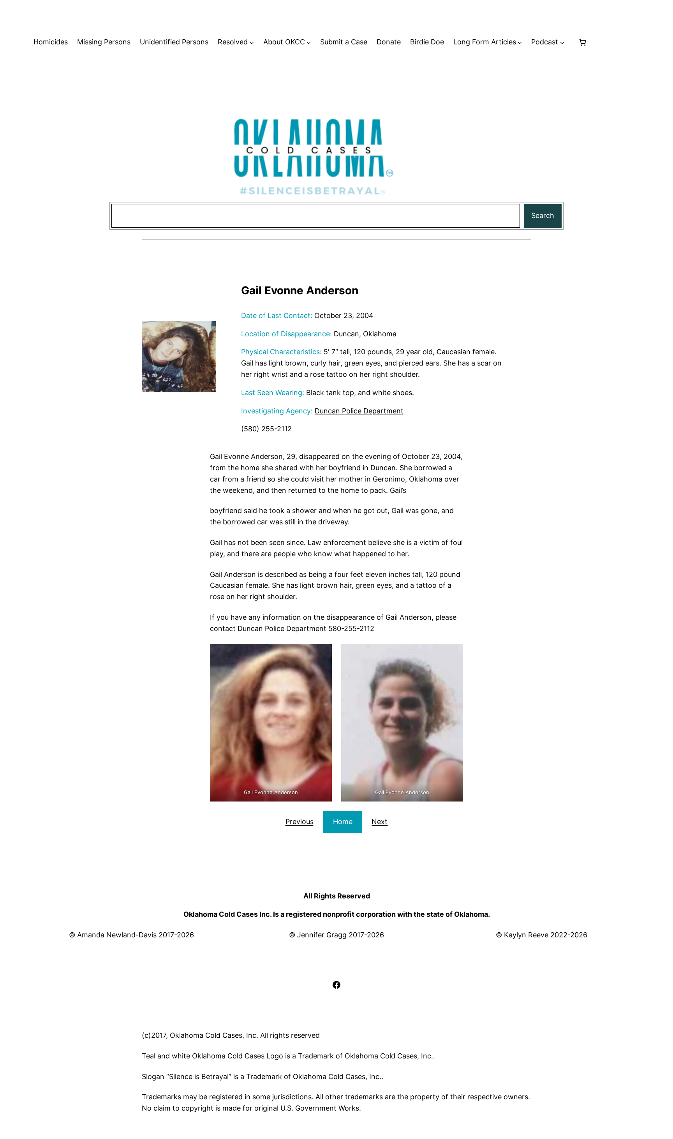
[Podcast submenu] (562, 42)
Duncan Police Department (359, 411)
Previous (299, 821)
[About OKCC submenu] (309, 42)
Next (380, 821)
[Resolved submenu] (252, 42)
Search (542, 215)
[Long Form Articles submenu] (520, 42)
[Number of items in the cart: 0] (582, 42)
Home (342, 821)
